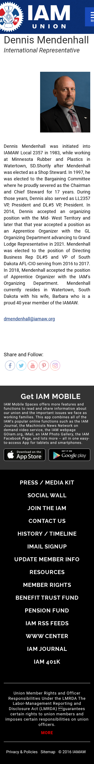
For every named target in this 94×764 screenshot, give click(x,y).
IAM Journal (47, 649)
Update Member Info (47, 559)
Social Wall (47, 495)
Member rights (47, 585)
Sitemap (48, 752)
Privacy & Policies (22, 752)
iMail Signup (47, 546)
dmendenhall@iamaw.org (29, 318)
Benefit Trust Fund (47, 597)
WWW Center (47, 636)
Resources (47, 572)
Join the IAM (47, 508)
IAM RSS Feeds (47, 623)
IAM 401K (47, 661)
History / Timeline (47, 533)
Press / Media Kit (47, 482)
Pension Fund (47, 610)
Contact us (47, 521)
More (47, 733)
